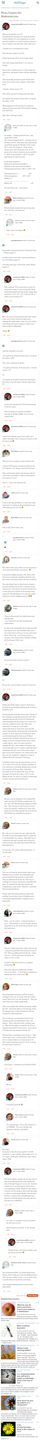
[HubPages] (20, 3)
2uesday (14, 557)
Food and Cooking (23, 1302)
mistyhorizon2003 (17, 24)
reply (4, 119)
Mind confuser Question (23, 1327)
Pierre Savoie (19, 1115)
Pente (13, 862)
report (8, 119)
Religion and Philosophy (26, 1345)
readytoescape (18, 650)
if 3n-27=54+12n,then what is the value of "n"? (25, 1428)
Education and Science (25, 1422)
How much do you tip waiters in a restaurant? (25, 1403)
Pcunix (15, 789)
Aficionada (14, 984)
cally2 (13, 493)
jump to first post (21, 1295)
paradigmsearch (16, 240)
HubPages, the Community (26, 1323)
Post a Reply (32, 1295)
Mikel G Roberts (18, 198)
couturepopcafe (18, 911)
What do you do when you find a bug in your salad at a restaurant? (26, 1308)
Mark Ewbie (15, 517)
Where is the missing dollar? (24, 1349)
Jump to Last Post (14, 20)
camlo (17, 1074)
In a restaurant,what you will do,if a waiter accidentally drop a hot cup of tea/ (26, 1378)
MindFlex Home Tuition (18, 1262)
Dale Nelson (15, 451)
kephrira (15, 606)
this (16, 127)
